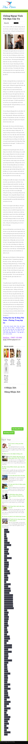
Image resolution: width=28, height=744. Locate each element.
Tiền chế (6, 723)
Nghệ (6, 669)
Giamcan (6, 616)
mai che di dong (11, 741)
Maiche (6, 649)
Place (6, 690)
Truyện (6, 727)
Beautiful (7, 553)
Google (6, 619)
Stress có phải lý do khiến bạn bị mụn (15, 516)
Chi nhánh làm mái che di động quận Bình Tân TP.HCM (16, 457)
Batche (6, 551)
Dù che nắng (7, 584)
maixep (6, 658)
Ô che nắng (7, 684)
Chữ (5, 560)
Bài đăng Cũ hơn (9, 432)
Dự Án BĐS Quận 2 (8, 595)
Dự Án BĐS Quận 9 (9, 606)
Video (6, 734)
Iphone (6, 632)
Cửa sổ (6, 577)
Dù (5, 582)
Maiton (6, 653)
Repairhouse (7, 701)
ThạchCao (7, 719)
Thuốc (6, 721)
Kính (6, 634)
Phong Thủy (7, 688)
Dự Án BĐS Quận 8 (9, 603)
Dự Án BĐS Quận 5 (8, 599)
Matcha (6, 662)
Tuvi (5, 730)
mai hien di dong (3, 741)
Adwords (7, 531)
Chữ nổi (6, 562)
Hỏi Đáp (6, 625)
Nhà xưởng (7, 673)
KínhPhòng (7, 638)
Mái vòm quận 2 (8, 645)
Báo (5, 547)
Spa (5, 712)
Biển (6, 555)
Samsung (6, 704)
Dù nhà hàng (7, 590)
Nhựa (6, 675)
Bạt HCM (6, 549)
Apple (6, 538)
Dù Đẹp (6, 586)
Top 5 (3, 440)
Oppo (6, 682)
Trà (5, 725)
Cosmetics (7, 571)
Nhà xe (6, 671)
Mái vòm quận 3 (8, 647)
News (6, 666)
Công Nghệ (7, 573)
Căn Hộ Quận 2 (8, 558)
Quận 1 (6, 693)
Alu (5, 536)
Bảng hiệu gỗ (8, 545)
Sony (6, 710)
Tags (9, 440)
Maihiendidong (8, 651)
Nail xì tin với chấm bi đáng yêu (13, 453)
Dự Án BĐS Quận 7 (8, 601)
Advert (6, 529)
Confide (6, 566)
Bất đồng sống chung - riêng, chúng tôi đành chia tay (16, 496)
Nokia (6, 680)
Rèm (5, 699)
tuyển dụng (7, 732)
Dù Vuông (7, 592)
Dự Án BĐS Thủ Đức (9, 608)
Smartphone (7, 708)
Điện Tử (6, 612)
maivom (6, 656)
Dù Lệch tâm (7, 588)
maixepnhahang (8, 660)
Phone (6, 686)
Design (6, 579)
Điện (6, 610)
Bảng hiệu (7, 542)
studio (6, 714)
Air (5, 534)
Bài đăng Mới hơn (17, 429)
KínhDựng (7, 636)
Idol (6, 627)
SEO (5, 706)
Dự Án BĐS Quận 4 (8, 597)
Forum (6, 614)
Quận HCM (7, 697)
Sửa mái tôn (7, 717)
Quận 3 (6, 695)
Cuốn (6, 575)
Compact (6, 564)
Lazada (6, 640)
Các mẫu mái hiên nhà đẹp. (17, 475)
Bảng (6, 540)
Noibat (6, 677)
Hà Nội (6, 621)
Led (5, 643)
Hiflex (6, 623)
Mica (6, 664)
